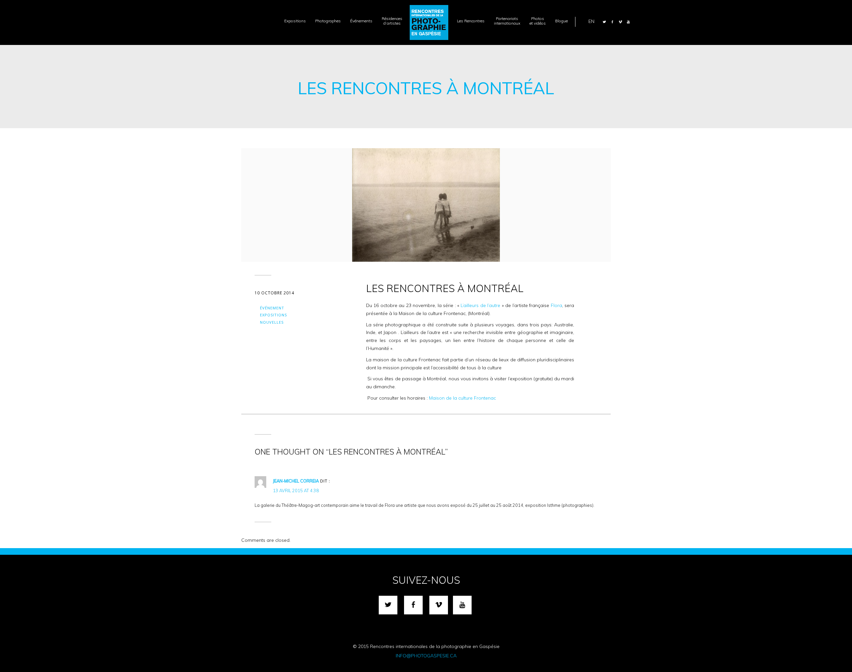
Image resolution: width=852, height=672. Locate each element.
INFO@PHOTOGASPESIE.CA (426, 656)
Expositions (273, 314)
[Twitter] (604, 21)
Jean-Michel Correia (296, 481)
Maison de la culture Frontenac (464, 398)
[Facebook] (612, 21)
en (591, 21)
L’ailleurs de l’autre (480, 305)
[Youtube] (628, 21)
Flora (556, 305)
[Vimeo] (620, 21)
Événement (272, 307)
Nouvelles (272, 322)
